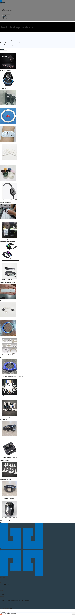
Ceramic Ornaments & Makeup (45, 8)
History (13, 7)
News (2, 593)
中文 (4, 17)
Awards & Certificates (9, 7)
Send (1, 614)
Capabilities (4, 11)
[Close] (0, 611)
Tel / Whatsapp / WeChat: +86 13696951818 (8, 599)
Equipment (7, 12)
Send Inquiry (2, 49)
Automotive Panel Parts (68, 8)
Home (3, 5)
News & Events (4, 13)
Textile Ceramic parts (33, 8)
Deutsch (6, 19)
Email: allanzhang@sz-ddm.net (6, 598)
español (6, 20)
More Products (4, 588)
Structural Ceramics (14, 8)
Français (6, 18)
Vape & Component (53, 8)
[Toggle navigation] (1, 3)
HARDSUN (11, 608)
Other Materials (10, 10)
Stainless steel (58, 8)
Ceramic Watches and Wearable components (23, 8)
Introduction (4, 7)
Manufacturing (4, 12)
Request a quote (2, 2)
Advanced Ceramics (5, 10)
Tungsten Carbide (62, 8)
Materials (3, 9)
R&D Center (11, 12)
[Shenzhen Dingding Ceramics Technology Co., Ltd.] (1, 1)
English (6, 15)
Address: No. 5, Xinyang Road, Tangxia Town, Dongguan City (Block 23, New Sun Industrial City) (15, 600)
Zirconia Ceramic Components (6, 8)
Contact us (3, 594)
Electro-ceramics (38, 8)
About (3, 6)
